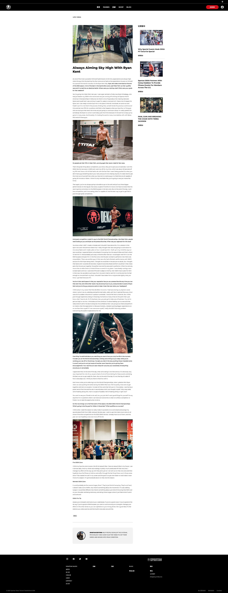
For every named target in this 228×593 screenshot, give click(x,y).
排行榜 (68, 583)
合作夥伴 (152, 574)
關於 (151, 566)
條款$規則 (211, 590)
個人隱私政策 (202, 590)
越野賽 (68, 569)
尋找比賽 (131, 571)
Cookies (219, 590)
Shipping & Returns (156, 577)
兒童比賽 (68, 575)
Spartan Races (71, 566)
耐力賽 (68, 572)
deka (79, 17)
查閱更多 (140, 55)
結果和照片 (69, 581)
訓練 (94, 566)
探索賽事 (212, 7)
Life (74, 17)
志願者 (68, 578)
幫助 (151, 571)
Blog (131, 566)
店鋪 (112, 566)
